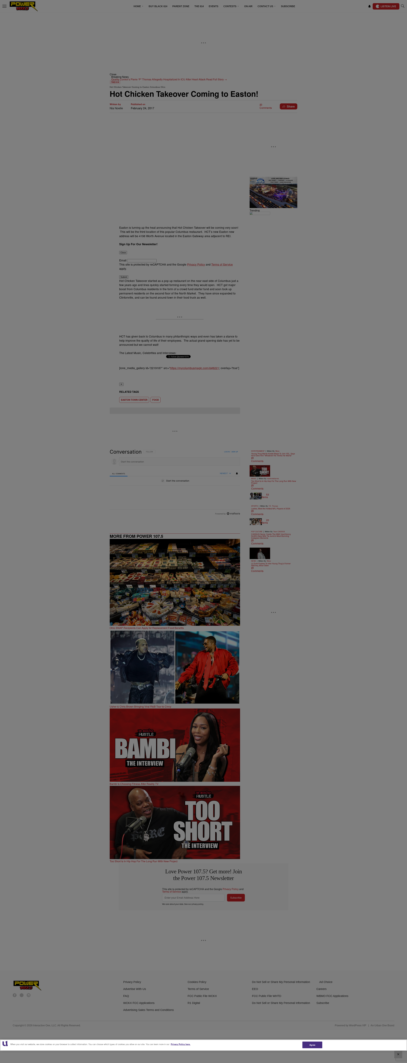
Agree (312, 1044)
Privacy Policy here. (180, 1044)
